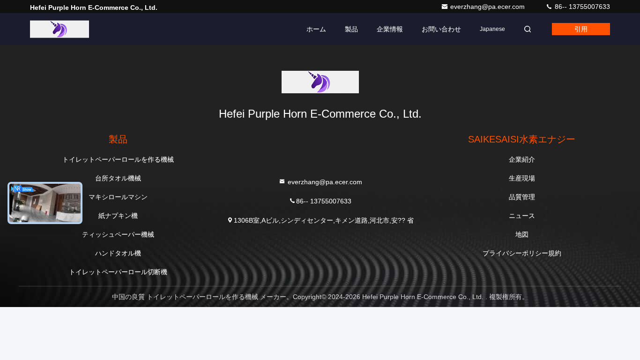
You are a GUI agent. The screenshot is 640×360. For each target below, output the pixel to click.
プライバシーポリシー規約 (522, 253)
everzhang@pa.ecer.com (488, 6)
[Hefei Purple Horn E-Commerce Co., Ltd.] (59, 29)
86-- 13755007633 (581, 6)
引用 (581, 29)
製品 (351, 29)
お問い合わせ (441, 29)
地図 (521, 234)
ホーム (316, 29)
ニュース (522, 215)
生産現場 (522, 178)
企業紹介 (522, 159)
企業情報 (390, 29)
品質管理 (522, 197)
